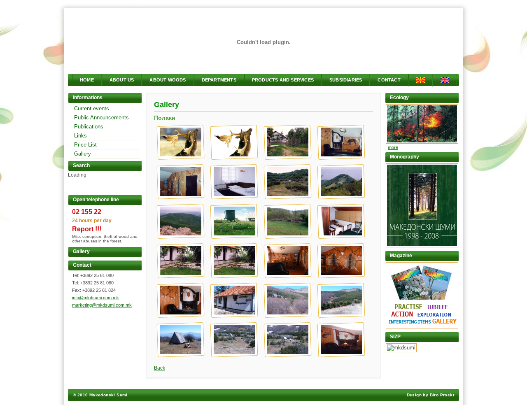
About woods (167, 79)
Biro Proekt (442, 395)
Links (80, 136)
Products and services (283, 79)
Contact (389, 79)
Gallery (82, 154)
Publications (88, 126)
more (393, 147)
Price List (85, 145)
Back (159, 368)
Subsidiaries (345, 79)
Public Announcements (101, 117)
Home (87, 79)
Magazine (401, 255)
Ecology (399, 97)
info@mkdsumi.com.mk (95, 297)
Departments (219, 79)
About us (122, 79)
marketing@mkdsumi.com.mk (102, 305)
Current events (91, 108)
